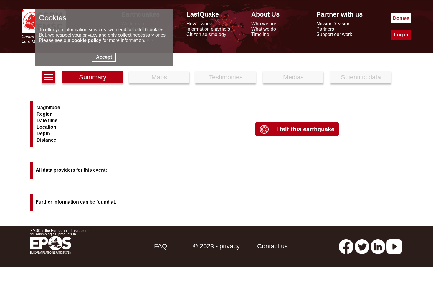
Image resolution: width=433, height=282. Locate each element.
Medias (293, 77)
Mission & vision (333, 23)
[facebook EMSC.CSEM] (346, 246)
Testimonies (226, 77)
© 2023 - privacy (216, 246)
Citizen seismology (206, 34)
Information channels (208, 29)
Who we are (263, 23)
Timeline (260, 34)
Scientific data (361, 77)
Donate (401, 18)
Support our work (334, 34)
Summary (92, 77)
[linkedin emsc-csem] (378, 246)
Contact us (272, 246)
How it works (199, 23)
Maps (159, 77)
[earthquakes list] (48, 77)
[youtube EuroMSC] (394, 246)
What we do (263, 29)
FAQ (160, 246)
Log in (401, 34)
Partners (325, 29)
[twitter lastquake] (362, 246)
